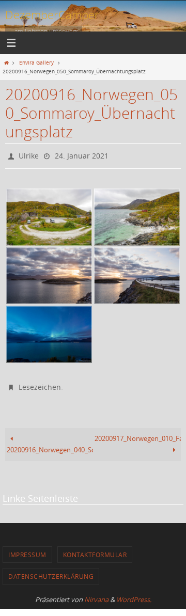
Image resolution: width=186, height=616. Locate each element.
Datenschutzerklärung (51, 571)
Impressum (27, 550)
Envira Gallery (36, 62)
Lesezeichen (40, 383)
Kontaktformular (95, 550)
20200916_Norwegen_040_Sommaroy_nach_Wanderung (50, 445)
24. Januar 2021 (82, 155)
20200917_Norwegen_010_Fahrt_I (138, 434)
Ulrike (29, 155)
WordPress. (133, 594)
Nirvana (96, 594)
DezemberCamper (52, 14)
